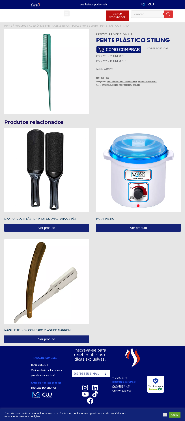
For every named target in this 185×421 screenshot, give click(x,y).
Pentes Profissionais (114, 34)
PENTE (115, 85)
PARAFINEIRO (105, 218)
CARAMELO (106, 85)
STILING (136, 85)
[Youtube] (85, 394)
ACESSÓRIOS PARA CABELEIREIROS (122, 81)
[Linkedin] (95, 387)
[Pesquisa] (168, 14)
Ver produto (46, 228)
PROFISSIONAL (125, 85)
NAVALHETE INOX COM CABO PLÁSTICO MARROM (37, 330)
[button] (67, 13)
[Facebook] (90, 400)
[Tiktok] (95, 394)
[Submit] (105, 373)
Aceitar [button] (174, 414)
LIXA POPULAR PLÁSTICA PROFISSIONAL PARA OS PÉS (40, 218)
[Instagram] (85, 387)
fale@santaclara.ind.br (124, 381)
